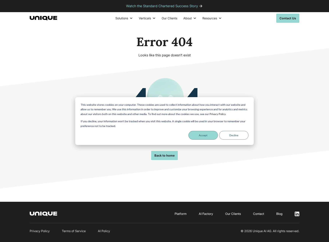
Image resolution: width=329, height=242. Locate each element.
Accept (203, 135)
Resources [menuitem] (209, 18)
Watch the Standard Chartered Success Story (162, 6)
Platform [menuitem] (181, 214)
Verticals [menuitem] (145, 18)
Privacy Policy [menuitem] (40, 231)
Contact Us (287, 18)
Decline (233, 135)
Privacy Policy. (217, 113)
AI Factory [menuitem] (206, 214)
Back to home (164, 155)
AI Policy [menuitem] (104, 231)
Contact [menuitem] (258, 214)
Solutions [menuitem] (121, 18)
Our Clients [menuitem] (169, 18)
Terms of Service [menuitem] (74, 231)
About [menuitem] (187, 18)
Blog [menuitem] (279, 214)
